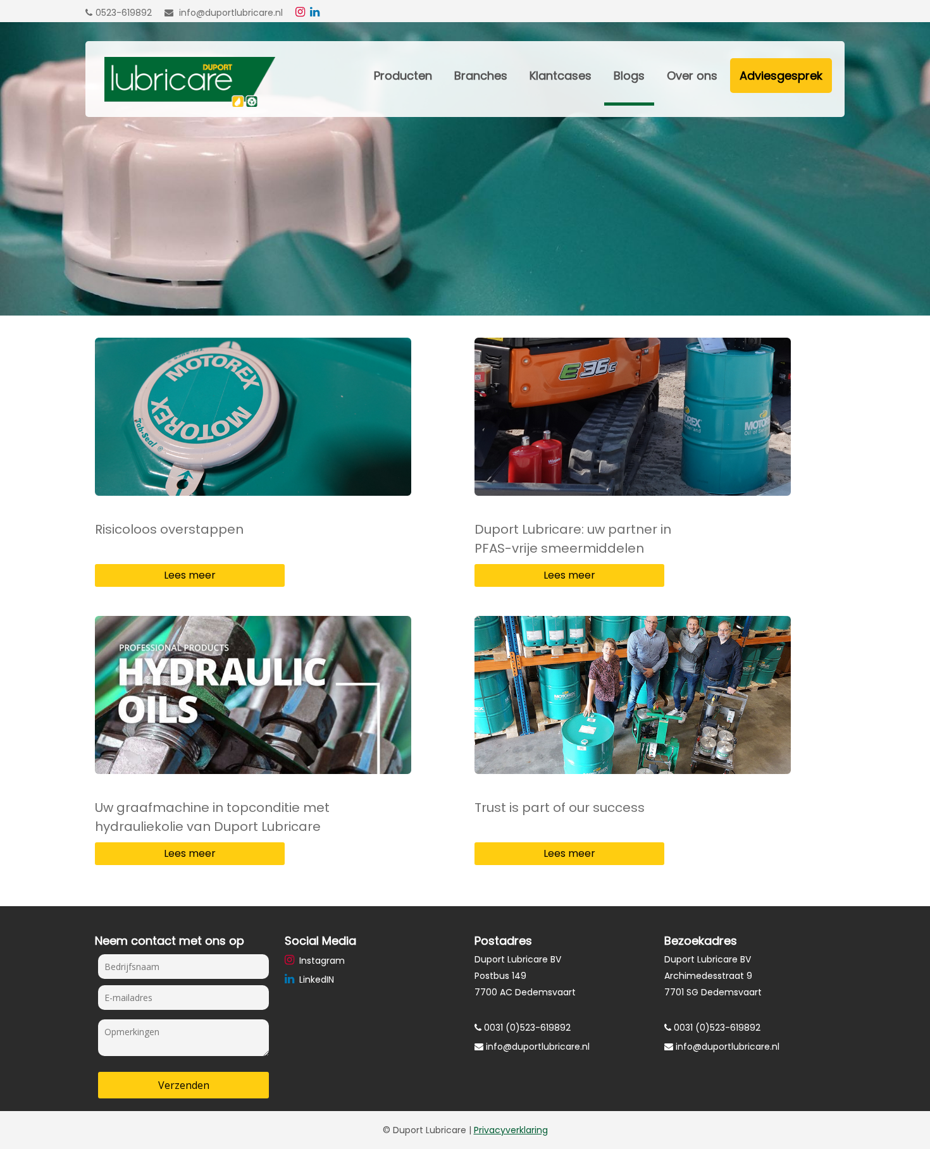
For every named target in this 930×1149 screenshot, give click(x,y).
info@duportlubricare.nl (230, 12)
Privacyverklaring (511, 1130)
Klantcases (561, 75)
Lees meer (190, 575)
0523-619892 (124, 12)
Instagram (321, 960)
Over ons (692, 75)
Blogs (629, 75)
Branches (480, 75)
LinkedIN (315, 979)
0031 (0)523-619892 (526, 1027)
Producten (403, 75)
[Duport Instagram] (301, 12)
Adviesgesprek (781, 75)
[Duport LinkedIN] (316, 12)
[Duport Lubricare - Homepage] (180, 103)
